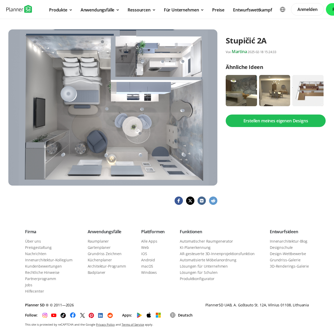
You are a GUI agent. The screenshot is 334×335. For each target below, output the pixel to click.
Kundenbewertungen (43, 266)
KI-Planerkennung (195, 247)
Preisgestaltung (38, 247)
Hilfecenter (34, 291)
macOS (147, 266)
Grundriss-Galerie (285, 259)
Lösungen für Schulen (198, 272)
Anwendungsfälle (105, 232)
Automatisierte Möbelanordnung (208, 259)
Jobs (28, 284)
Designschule (281, 247)
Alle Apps (149, 241)
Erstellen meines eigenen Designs (275, 121)
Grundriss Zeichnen (105, 253)
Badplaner (97, 272)
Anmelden (307, 9)
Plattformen (153, 232)
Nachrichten (35, 253)
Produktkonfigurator (197, 278)
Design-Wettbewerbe (288, 253)
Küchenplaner (100, 259)
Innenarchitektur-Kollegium (48, 259)
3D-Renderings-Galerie (289, 266)
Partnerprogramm (40, 278)
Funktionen (191, 232)
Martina (239, 51)
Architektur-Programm (107, 266)
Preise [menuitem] (218, 10)
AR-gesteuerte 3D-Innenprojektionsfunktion (217, 253)
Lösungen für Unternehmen (204, 266)
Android (148, 259)
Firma (30, 232)
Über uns (33, 241)
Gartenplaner (99, 247)
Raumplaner (98, 241)
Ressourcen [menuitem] (139, 10)
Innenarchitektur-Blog (288, 241)
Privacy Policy (105, 324)
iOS (144, 253)
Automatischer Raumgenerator (206, 241)
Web (145, 247)
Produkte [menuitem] (58, 10)
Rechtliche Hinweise (42, 272)
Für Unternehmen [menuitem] (181, 10)
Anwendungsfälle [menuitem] (98, 10)
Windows (149, 272)
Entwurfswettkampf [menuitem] (252, 10)
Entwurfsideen (284, 232)
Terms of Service (133, 324)
